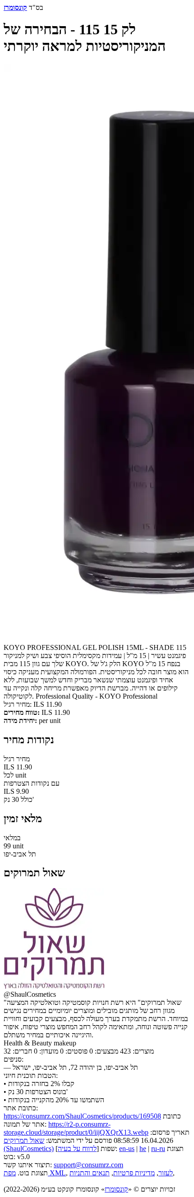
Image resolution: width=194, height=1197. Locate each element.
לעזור (165, 1173)
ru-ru (158, 1148)
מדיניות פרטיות (134, 1173)
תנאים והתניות (89, 1173)
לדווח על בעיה (77, 1148)
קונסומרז (116, 1189)
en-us (126, 1148)
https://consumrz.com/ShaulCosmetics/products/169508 (82, 1116)
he (142, 1148)
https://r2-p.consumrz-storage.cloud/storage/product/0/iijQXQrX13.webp (76, 1128)
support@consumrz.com (88, 1165)
